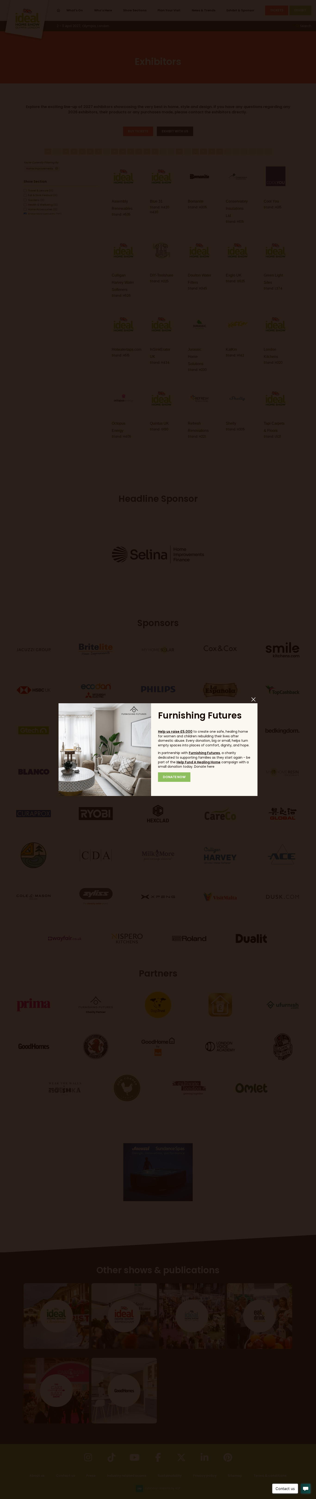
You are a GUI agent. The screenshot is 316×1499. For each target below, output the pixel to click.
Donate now (174, 777)
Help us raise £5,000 (175, 731)
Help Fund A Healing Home (198, 762)
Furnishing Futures (204, 753)
